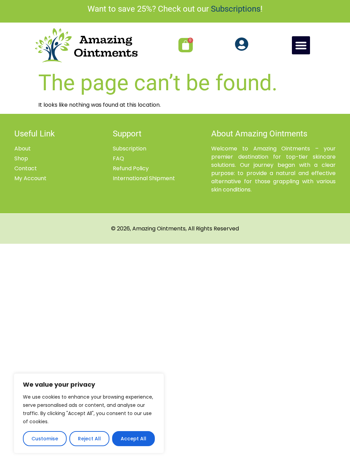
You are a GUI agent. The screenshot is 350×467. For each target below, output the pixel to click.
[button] (301, 45)
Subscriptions (235, 9)
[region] (89, 413)
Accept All (133, 438)
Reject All (89, 438)
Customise (44, 438)
